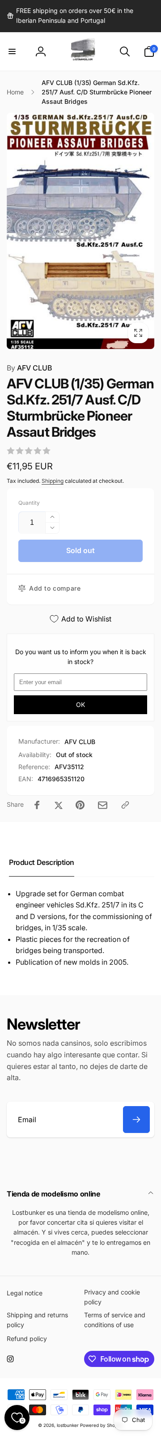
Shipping (53, 480)
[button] (12, 51)
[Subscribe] (136, 1119)
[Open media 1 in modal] (80, 231)
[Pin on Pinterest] (80, 804)
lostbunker (68, 1425)
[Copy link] (125, 804)
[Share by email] (102, 805)
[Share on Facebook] (37, 804)
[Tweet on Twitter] (58, 804)
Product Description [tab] (41, 862)
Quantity (29, 503)
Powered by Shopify (101, 1425)
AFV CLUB (29, 367)
